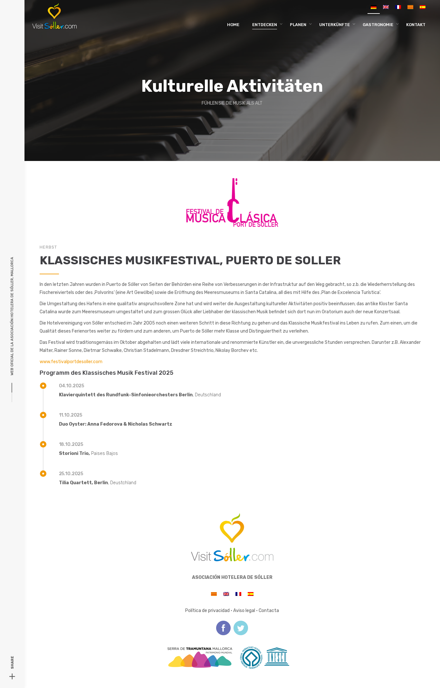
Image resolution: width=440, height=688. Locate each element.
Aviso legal (244, 610)
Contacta (269, 610)
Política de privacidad (207, 610)
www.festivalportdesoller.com (71, 361)
